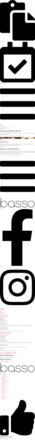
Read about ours (8, 352)
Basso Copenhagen (5, 333)
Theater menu (4, 376)
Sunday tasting (4, 375)
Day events (3, 389)
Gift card (3, 379)
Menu (1, 197)
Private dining (4, 378)
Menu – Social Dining (5, 374)
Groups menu (2, 314)
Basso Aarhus (4, 316)
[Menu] (17, 196)
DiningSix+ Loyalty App (5, 380)
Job (2, 388)
